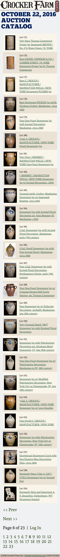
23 (11, 546)
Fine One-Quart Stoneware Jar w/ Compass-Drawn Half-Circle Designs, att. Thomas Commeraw (37, 292)
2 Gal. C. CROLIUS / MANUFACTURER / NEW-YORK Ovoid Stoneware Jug (36, 142)
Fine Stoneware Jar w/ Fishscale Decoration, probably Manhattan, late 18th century (37, 310)
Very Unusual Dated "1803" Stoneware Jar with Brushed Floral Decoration (37, 328)
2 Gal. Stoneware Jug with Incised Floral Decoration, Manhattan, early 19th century (37, 234)
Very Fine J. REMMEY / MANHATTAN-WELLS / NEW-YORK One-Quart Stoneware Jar (36, 161)
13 (5, 541)
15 (16, 541)
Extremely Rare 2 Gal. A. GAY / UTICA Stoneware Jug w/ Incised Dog (37, 477)
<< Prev (10, 509)
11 (44, 536)
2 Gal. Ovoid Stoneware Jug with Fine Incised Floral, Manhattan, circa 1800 (36, 252)
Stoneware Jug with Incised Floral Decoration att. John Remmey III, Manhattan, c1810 (37, 216)
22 (5, 546)
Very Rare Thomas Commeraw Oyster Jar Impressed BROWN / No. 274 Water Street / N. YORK (36, 44)
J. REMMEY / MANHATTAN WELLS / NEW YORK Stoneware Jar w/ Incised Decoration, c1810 (36, 179)
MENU (57, 6)
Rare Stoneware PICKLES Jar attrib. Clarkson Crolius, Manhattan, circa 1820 (38, 106)
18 (33, 541)
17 (27, 541)
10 (38, 536)
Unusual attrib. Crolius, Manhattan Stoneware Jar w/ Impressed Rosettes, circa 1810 (38, 197)
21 (50, 541)
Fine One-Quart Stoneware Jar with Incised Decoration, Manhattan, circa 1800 (35, 124)
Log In (35, 527)
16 (22, 541)
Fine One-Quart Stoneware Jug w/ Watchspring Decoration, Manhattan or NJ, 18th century (37, 364)
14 (10, 541)
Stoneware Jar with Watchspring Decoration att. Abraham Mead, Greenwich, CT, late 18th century (36, 346)
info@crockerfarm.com (35, 555)
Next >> (10, 518)
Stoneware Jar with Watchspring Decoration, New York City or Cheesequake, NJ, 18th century (36, 441)
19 (38, 541)
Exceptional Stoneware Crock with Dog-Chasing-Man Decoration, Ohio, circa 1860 (38, 459)
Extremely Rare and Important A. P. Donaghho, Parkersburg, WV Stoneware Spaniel (37, 496)
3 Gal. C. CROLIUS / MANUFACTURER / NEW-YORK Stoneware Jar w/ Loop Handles (36, 404)
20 (44, 541)
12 (49, 536)
